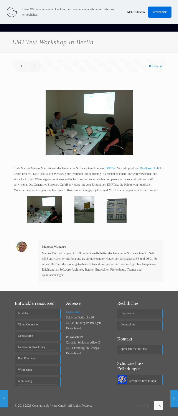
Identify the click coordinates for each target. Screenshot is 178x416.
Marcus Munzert (54, 246)
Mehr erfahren (136, 12)
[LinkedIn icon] (139, 405)
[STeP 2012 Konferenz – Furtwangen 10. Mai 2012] (4, 398)
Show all (157, 66)
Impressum (127, 313)
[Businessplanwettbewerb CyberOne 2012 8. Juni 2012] (174, 398)
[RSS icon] (148, 405)
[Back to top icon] (158, 405)
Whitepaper (25, 369)
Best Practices (26, 358)
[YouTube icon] (134, 405)
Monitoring (25, 381)
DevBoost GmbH (150, 168)
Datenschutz (127, 324)
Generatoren (25, 335)
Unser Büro (73, 312)
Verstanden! (160, 11)
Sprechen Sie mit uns (133, 348)
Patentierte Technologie (142, 380)
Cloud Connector (28, 324)
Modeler (23, 313)
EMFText (110, 168)
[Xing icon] (143, 405)
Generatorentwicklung (31, 347)
